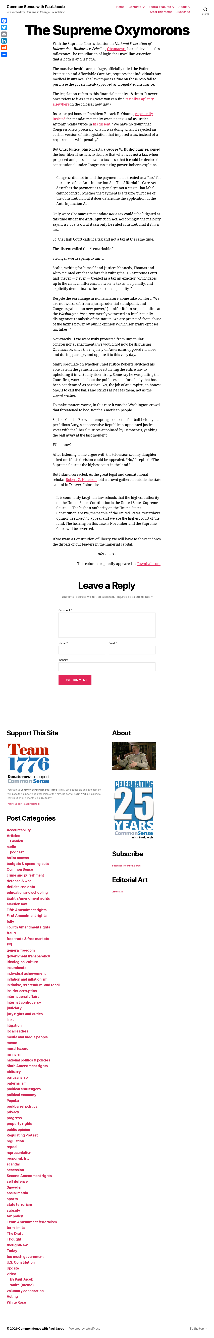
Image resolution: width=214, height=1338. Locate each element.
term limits (16, 1228)
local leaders (17, 1031)
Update (13, 1268)
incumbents (16, 968)
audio (11, 847)
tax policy (15, 1216)
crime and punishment (25, 875)
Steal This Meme (161, 12)
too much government (25, 1257)
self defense (17, 1181)
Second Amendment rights (29, 1176)
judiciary (14, 1008)
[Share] (4, 54)
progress (14, 1118)
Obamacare (116, 49)
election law (17, 904)
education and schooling (27, 892)
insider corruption (22, 991)
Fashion (16, 841)
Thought (14, 1239)
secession (15, 1170)
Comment (65, 610)
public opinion (18, 1129)
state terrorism (19, 1204)
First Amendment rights (27, 916)
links (11, 1020)
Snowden (14, 1187)
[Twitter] (4, 27)
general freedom (21, 950)
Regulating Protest (22, 1135)
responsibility (18, 1158)
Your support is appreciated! (24, 803)
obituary (14, 1072)
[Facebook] (4, 20)
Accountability (19, 830)
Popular (13, 1100)
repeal (12, 1147)
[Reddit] (4, 47)
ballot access (18, 858)
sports (12, 1199)
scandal (13, 1164)
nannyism (15, 1054)
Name (63, 643)
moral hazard (18, 1049)
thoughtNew (17, 1245)
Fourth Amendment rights (28, 927)
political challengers (24, 1089)
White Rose (16, 1302)
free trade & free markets (28, 939)
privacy (13, 1112)
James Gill (117, 891)
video (11, 1274)
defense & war (19, 881)
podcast (17, 852)
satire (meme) (22, 1285)
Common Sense (20, 869)
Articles (13, 836)
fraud (11, 933)
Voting (12, 1296)
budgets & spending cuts (28, 864)
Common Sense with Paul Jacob (36, 7)
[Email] (4, 34)
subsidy (13, 1210)
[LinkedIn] (4, 41)
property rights (19, 1124)
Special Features (160, 7)
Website (63, 659)
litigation (14, 1025)
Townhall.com (148, 564)
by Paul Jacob (21, 1279)
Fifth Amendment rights (27, 910)
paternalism (17, 1083)
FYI (9, 945)
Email (113, 643)
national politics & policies (28, 1060)
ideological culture (22, 962)
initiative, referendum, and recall (33, 985)
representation (19, 1153)
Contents (135, 7)
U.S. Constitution (20, 1262)
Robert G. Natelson (81, 480)
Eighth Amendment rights (28, 898)
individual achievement (26, 973)
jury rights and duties (25, 1014)
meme (12, 1043)
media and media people (27, 1037)
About (182, 7)
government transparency (28, 956)
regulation (15, 1141)
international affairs (23, 996)
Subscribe (183, 12)
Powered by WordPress (84, 1328)
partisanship (17, 1077)
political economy (21, 1095)
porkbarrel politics (22, 1106)
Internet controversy (24, 1002)
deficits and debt (21, 887)
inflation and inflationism (27, 979)
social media (17, 1193)
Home (120, 7)
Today (12, 1251)
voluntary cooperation (25, 1291)
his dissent (101, 124)
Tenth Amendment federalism (32, 1222)
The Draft (15, 1233)
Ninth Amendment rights (27, 1066)
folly (10, 921)
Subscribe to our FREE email (126, 865)
